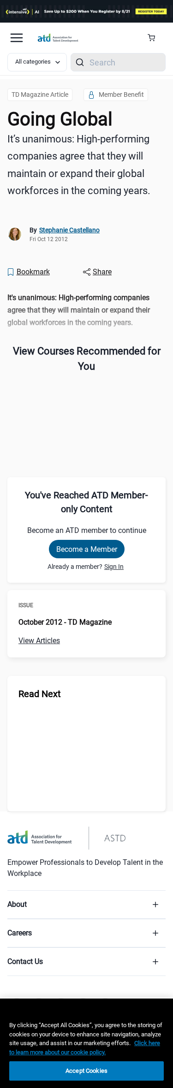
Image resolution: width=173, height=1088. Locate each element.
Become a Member (86, 549)
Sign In (114, 566)
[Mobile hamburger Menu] (16, 37)
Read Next (39, 693)
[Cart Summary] (155, 38)
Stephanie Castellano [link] (69, 230)
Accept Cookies (86, 1070)
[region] (86, 310)
